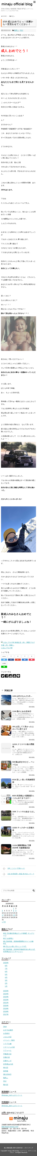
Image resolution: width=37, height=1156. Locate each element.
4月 (6, 977)
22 (14, 915)
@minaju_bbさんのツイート (12, 1106)
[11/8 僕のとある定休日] (6, 715)
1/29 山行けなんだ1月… (22, 696)
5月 (6, 974)
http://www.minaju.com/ (10, 1127)
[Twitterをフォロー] (2, 676)
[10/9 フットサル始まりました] (6, 815)
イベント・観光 (9, 1040)
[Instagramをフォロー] (10, 676)
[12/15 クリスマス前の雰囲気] (6, 748)
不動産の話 (7, 1054)
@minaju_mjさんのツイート (12, 1095)
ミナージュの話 (9, 1047)
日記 (21, 30)
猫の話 (5, 1085)
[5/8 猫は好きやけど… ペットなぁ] (6, 766)
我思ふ (16, 30)
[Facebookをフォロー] (6, 676)
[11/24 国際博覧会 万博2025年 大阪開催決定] (6, 849)
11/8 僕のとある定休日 (21, 711)
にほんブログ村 (7, 648)
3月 (6, 980)
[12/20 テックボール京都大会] (6, 831)
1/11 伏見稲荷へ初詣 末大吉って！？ (21, 874)
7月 (6, 968)
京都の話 (6, 1057)
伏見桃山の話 (8, 1064)
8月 (6, 966)
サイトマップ (29, 1148)
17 (3, 915)
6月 (6, 971)
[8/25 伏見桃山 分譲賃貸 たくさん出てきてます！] (6, 799)
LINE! (4, 663)
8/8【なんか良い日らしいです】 (15, 946)
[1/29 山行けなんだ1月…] (6, 700)
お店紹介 (6, 1033)
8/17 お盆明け (8, 938)
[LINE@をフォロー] (18, 676)
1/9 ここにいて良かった (16, 868)
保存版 (5, 1071)
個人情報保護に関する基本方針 (13, 1148)
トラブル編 (7, 1044)
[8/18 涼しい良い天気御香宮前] (6, 783)
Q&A (5, 1026)
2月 (6, 983)
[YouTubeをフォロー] (14, 676)
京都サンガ (7, 1061)
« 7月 (4, 922)
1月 (6, 986)
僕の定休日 (7, 1074)
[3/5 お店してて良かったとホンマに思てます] (6, 730)
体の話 (5, 1067)
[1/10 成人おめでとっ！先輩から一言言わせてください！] (25, 660)
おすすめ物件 (8, 1030)
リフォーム (7, 1050)
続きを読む (32, 706)
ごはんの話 (7, 1037)
